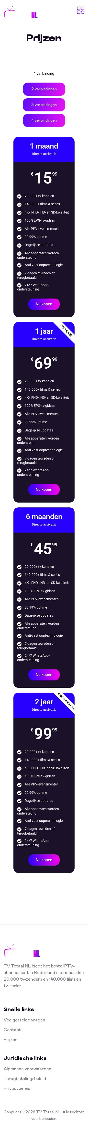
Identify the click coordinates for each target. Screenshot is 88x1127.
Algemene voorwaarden (27, 1069)
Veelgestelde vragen (24, 1020)
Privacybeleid (17, 1088)
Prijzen (10, 1040)
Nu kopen (44, 304)
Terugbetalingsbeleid (25, 1079)
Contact (12, 1030)
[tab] (44, 73)
